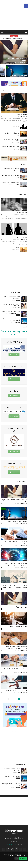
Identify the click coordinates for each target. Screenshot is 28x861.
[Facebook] (20, 849)
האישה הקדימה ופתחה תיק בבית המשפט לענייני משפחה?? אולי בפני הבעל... (10, 132)
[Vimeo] (7, 849)
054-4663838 (15, 451)
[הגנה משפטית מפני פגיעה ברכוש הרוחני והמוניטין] (23, 177)
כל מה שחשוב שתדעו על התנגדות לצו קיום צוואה (11, 297)
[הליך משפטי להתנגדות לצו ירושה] (14, 682)
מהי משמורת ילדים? (21, 213)
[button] (26, 6)
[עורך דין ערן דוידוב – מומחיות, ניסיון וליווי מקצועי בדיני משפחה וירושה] (23, 184)
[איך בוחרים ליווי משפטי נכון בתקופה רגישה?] (14, 533)
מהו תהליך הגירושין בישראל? (18, 627)
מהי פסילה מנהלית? (21, 114)
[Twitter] (12, 849)
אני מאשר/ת (23, 858)
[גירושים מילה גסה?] (23, 126)
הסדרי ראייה (25, 210)
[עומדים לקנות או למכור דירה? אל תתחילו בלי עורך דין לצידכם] (24, 321)
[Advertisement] (14, 16)
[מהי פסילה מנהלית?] (14, 103)
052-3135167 (15, 379)
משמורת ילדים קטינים (20, 237)
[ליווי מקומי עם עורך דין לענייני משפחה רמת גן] (14, 660)
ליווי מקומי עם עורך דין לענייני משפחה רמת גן (15, 670)
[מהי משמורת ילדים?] (14, 204)
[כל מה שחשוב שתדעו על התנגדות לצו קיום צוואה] (24, 299)
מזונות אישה (25, 172)
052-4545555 (15, 472)
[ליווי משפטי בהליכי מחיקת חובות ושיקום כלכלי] (14, 52)
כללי (19, 307)
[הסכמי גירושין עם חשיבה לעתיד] (17, 73)
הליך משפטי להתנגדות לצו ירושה (16, 690)
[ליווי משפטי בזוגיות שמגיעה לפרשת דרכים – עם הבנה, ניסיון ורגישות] (24, 314)
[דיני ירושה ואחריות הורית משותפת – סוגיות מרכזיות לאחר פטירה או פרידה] (14, 638)
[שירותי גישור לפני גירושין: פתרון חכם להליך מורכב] (23, 141)
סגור (17, 858)
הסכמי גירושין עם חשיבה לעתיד (17, 521)
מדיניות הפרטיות (11, 855)
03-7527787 (15, 354)
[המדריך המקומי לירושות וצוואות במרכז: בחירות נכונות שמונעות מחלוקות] (14, 554)
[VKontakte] (3, 849)
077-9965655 (15, 395)
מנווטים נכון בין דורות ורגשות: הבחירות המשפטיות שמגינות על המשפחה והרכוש (14, 586)
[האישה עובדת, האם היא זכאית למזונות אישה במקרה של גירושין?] (23, 170)
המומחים (24, 73)
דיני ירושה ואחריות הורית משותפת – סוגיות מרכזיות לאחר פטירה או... (16, 648)
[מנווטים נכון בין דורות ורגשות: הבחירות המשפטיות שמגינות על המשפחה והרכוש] (14, 576)
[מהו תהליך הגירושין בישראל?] (14, 618)
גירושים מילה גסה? (15, 125)
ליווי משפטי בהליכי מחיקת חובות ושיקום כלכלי (12, 305)
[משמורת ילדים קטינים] (14, 228)
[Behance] (24, 849)
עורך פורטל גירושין (23, 62)
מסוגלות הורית (16, 247)
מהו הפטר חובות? (21, 607)
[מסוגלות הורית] (23, 249)
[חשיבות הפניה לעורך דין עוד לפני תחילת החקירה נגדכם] (23, 148)
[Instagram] (16, 848)
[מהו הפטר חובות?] (14, 598)
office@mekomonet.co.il (12, 844)
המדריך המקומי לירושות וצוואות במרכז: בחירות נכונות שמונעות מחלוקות (14, 39)
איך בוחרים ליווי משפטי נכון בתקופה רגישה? (16, 542)
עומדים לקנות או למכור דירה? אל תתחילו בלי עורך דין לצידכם (11, 319)
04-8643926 (15, 416)
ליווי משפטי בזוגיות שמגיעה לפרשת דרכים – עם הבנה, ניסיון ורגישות (11, 312)
